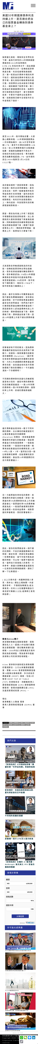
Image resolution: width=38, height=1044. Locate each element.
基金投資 (27, 723)
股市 (28, 725)
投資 (4, 725)
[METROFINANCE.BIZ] (19, 6)
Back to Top (18, 1033)
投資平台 (16, 725)
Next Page (19, 714)
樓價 (8, 879)
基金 (22, 723)
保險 (11, 723)
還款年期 (9, 905)
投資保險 (9, 725)
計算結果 (20, 916)
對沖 (33, 723)
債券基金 (16, 723)
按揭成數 (9, 897)
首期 (8, 888)
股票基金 (5, 727)
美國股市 (23, 725)
